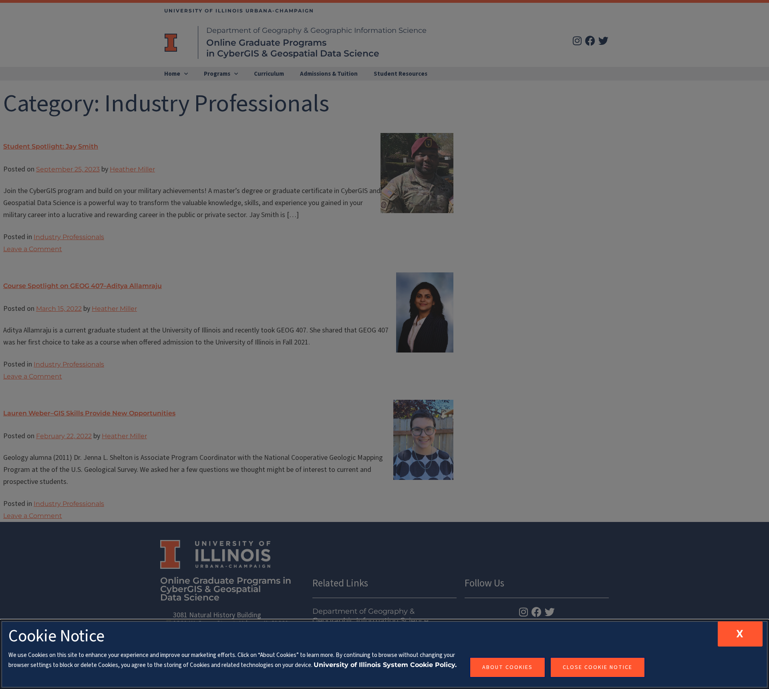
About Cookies (507, 667)
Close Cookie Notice (597, 667)
